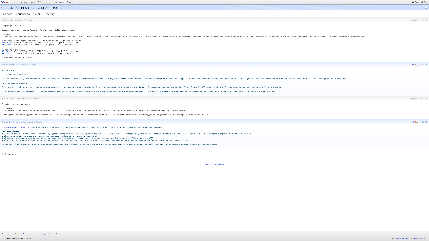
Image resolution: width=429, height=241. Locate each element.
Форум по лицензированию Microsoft (32, 7)
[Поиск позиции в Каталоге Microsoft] (408, 2)
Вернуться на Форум (214, 164)
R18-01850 (7, 45)
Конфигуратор (21, 2)
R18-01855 (7, 53)
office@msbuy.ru (402, 238)
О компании (72, 2)
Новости (53, 2)
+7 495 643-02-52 (420, 238)
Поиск (51, 234)
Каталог (32, 2)
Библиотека (42, 2)
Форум (61, 2)
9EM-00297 (7, 43)
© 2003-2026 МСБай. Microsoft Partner (16, 238)
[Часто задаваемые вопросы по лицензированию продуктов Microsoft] (426, 8)
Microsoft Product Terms (14, 127)
